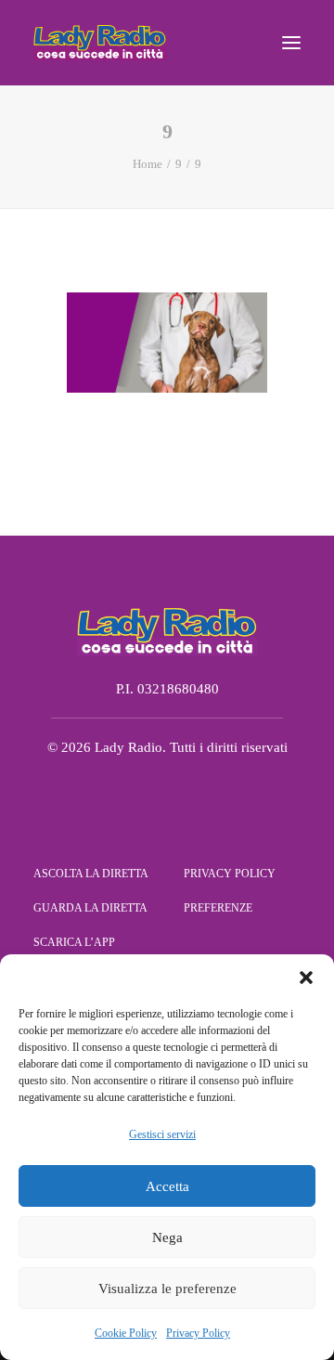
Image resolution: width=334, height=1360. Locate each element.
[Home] (167, 631)
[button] (306, 977)
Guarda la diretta (90, 907)
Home (147, 164)
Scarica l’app (74, 942)
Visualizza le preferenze (167, 1288)
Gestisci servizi (162, 1134)
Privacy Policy (198, 1333)
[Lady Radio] (99, 42)
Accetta (167, 1186)
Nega (167, 1237)
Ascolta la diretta (90, 873)
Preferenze (218, 907)
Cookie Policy (126, 1333)
